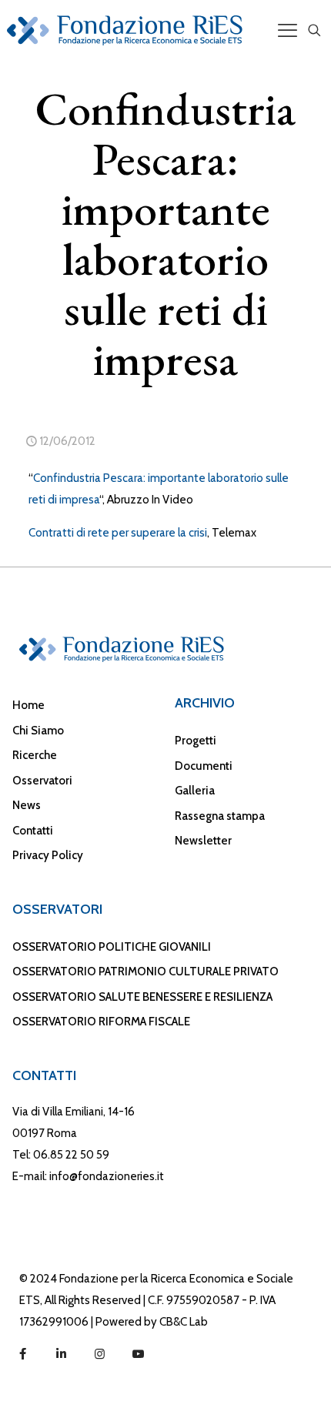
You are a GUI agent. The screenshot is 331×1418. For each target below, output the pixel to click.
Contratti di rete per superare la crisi (117, 533)
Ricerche (34, 755)
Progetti (195, 740)
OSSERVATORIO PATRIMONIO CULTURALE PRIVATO (145, 971)
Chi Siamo (38, 730)
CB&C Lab (183, 1322)
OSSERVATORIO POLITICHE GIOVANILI (111, 947)
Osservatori (42, 781)
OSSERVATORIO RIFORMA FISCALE (101, 1021)
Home (28, 705)
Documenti (203, 766)
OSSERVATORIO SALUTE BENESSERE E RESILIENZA (142, 997)
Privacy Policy (47, 855)
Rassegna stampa (220, 816)
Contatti (32, 831)
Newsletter (203, 841)
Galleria (195, 791)
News (26, 805)
